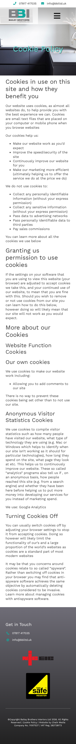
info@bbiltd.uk (56, 3)
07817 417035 (28, 3)
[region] (38, 712)
